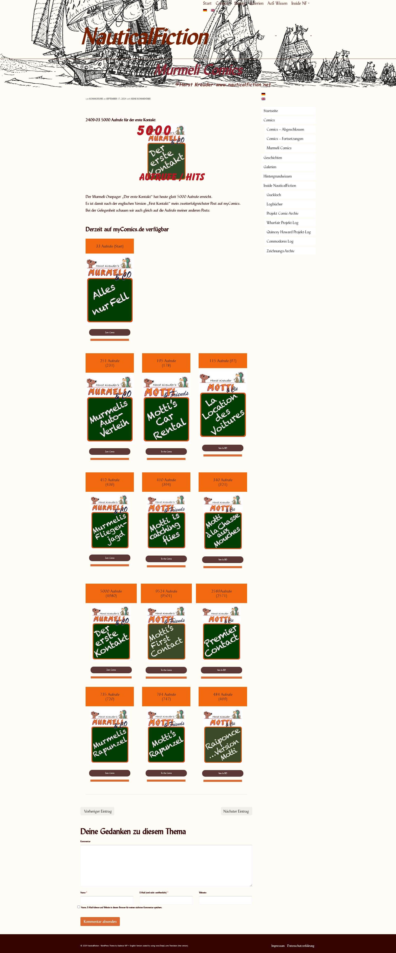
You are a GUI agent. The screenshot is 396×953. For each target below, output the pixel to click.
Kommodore (96, 98)
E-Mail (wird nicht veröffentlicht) (154, 892)
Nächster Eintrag (236, 811)
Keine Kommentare (141, 98)
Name (83, 892)
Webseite (202, 892)
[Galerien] (293, 36)
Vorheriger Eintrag (98, 811)
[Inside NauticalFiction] (310, 36)
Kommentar (85, 841)
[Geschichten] (284, 36)
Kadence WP (122, 945)
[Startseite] (266, 36)
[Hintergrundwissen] (301, 36)
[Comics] (275, 36)
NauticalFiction (117, 36)
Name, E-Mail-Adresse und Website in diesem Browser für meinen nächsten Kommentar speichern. (121, 907)
